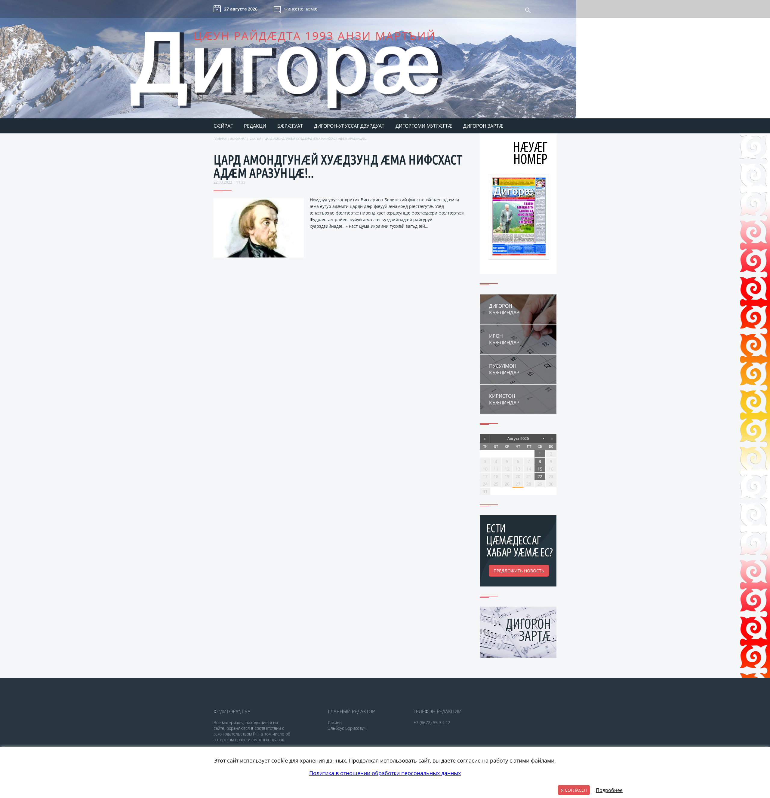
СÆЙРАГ (223, 126)
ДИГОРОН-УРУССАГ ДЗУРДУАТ (349, 126)
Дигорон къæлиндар (504, 309)
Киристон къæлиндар (504, 399)
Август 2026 (518, 438)
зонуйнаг (238, 138)
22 (539, 476)
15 (539, 469)
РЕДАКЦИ (255, 126)
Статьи (255, 138)
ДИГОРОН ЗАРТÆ (483, 126)
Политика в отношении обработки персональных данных (385, 773)
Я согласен (574, 790)
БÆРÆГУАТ (290, 126)
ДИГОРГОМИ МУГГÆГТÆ (424, 126)
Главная (220, 138)
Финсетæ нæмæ (300, 9)
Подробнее (609, 790)
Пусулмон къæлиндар (504, 369)
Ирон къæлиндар (504, 339)
